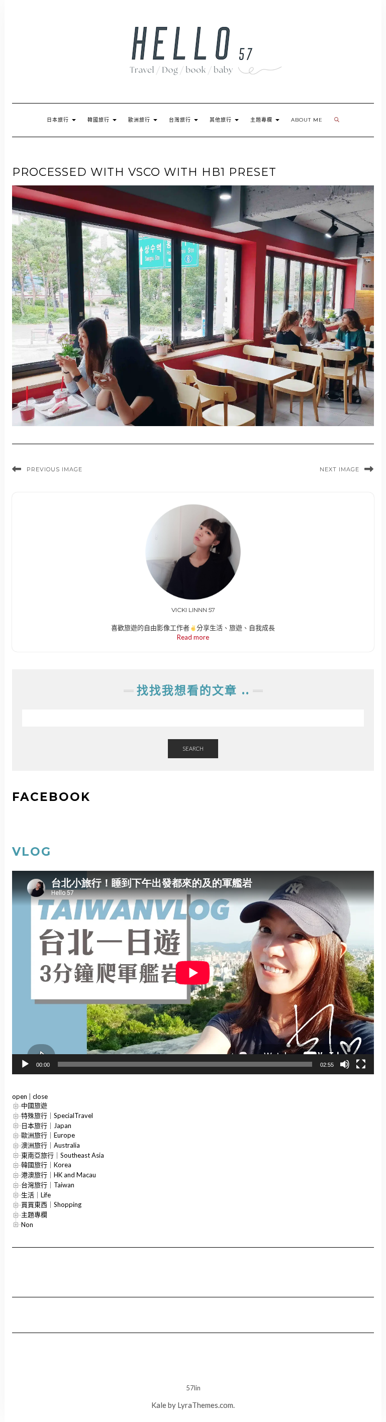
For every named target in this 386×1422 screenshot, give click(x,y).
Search (193, 748)
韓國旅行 (99, 120)
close (40, 1096)
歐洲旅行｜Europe (48, 1135)
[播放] (25, 1064)
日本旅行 (59, 120)
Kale (158, 1404)
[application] (193, 972)
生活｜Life (36, 1195)
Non (27, 1225)
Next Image (339, 469)
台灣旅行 (181, 120)
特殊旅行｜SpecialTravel (57, 1115)
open (19, 1096)
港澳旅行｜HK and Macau (58, 1175)
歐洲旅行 (140, 120)
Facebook (51, 797)
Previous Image (54, 469)
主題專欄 (262, 120)
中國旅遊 (34, 1105)
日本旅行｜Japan (46, 1126)
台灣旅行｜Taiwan (47, 1185)
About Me (307, 120)
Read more (193, 637)
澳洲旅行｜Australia (50, 1145)
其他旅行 (222, 120)
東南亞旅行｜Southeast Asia (62, 1155)
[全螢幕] (361, 1064)
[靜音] (345, 1064)
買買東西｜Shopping (51, 1204)
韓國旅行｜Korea (46, 1165)
